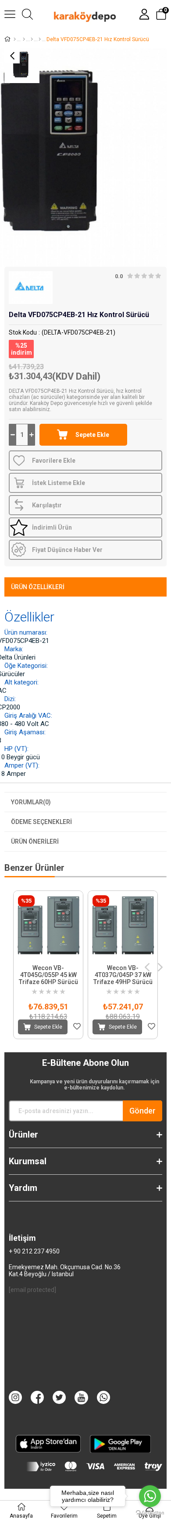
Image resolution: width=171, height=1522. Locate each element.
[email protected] (32, 1289)
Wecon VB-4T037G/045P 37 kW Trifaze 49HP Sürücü (123, 974)
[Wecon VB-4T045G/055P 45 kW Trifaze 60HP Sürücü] (48, 925)
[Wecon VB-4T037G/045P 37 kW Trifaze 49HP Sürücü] (122, 925)
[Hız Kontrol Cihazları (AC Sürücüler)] (40, 39)
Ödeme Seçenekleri (41, 821)
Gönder (142, 1110)
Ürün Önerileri (35, 841)
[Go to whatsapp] (150, 1496)
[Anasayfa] (15, 39)
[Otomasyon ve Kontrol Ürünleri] (24, 39)
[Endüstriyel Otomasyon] (32, 39)
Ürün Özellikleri (37, 586)
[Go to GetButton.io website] (150, 1513)
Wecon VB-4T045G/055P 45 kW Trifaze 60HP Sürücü (48, 974)
